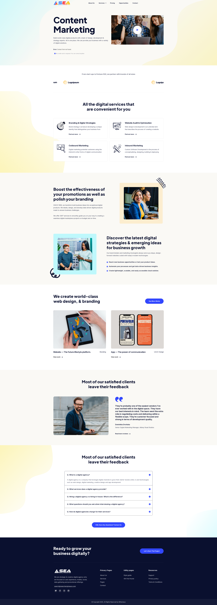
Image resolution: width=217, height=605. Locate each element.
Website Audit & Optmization (138, 123)
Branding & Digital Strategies (82, 123)
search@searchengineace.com (65, 586)
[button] (137, 30)
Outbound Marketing (78, 145)
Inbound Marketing (134, 145)
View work (57, 357)
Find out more (73, 134)
